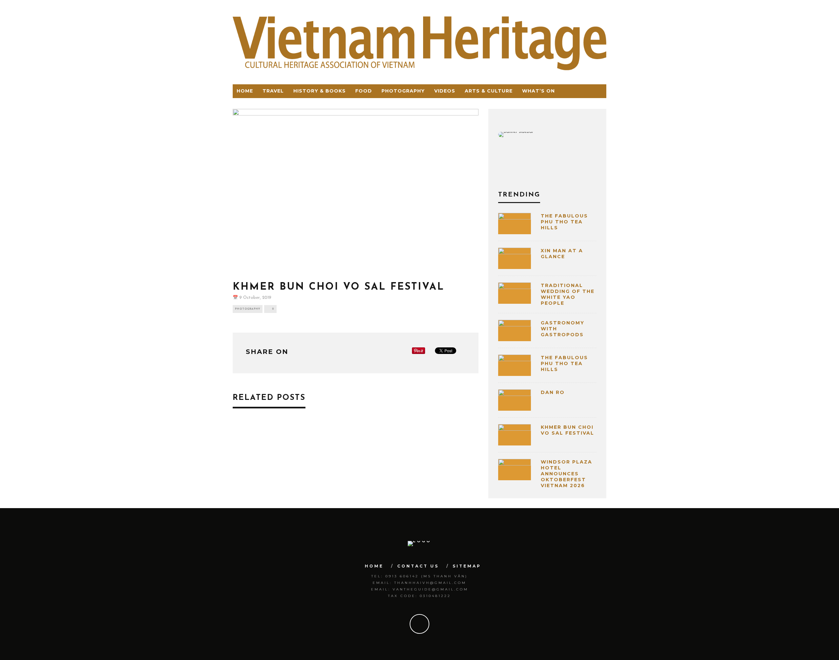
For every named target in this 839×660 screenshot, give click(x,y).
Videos (444, 91)
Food (363, 91)
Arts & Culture (489, 91)
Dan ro (553, 392)
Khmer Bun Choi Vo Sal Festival (567, 430)
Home (245, 91)
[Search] (600, 91)
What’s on (538, 91)
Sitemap (467, 566)
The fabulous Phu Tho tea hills (564, 222)
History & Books (319, 91)
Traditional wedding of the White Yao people (568, 294)
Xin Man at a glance (562, 253)
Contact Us (418, 566)
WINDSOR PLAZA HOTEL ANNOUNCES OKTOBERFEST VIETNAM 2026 (566, 474)
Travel (273, 91)
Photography (403, 91)
